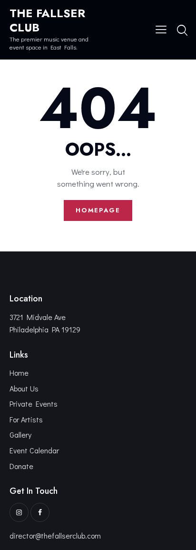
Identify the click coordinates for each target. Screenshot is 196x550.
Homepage (98, 210)
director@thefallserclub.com (55, 535)
